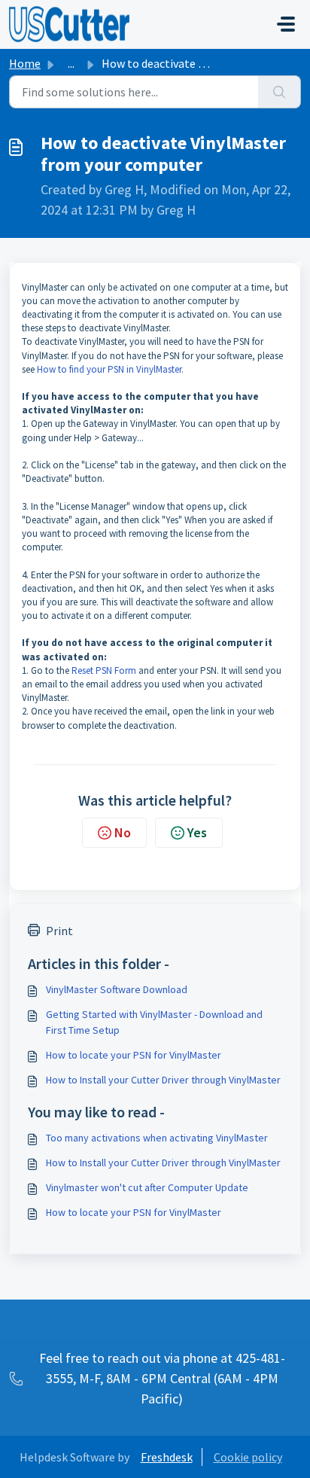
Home (25, 63)
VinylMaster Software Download (116, 989)
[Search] (279, 91)
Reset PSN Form (103, 670)
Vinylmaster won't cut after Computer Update (147, 1187)
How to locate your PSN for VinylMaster (133, 1055)
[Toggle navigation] (286, 24)
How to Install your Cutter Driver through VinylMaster (163, 1079)
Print (59, 930)
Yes (197, 832)
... (71, 63)
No (122, 832)
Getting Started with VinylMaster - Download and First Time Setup (154, 1022)
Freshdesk (167, 1456)
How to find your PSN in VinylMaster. (110, 369)
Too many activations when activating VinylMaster (157, 1137)
